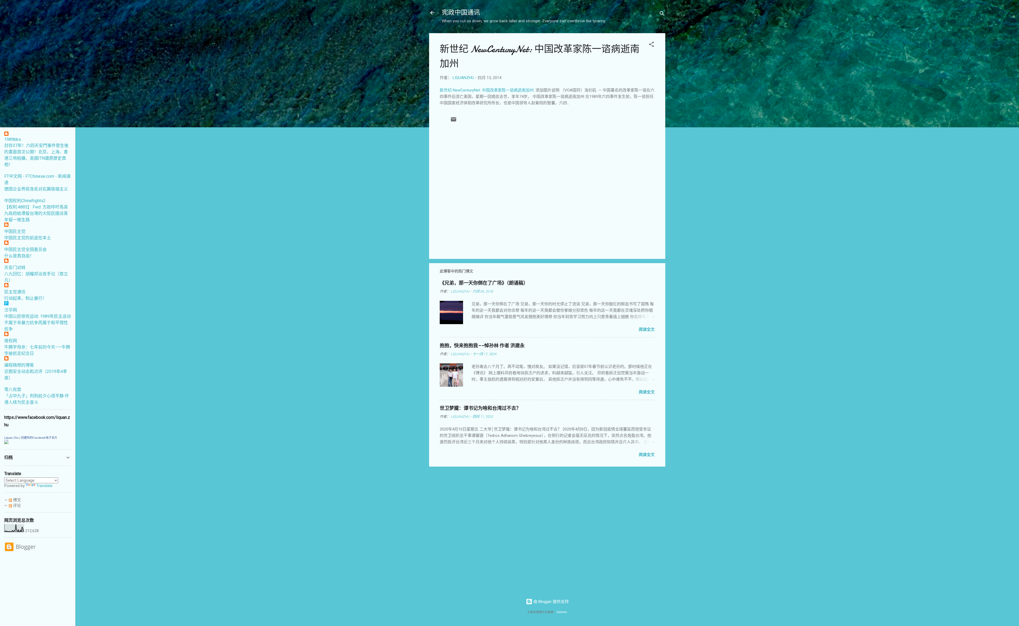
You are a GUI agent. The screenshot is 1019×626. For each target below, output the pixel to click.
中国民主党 (14, 231)
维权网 (10, 340)
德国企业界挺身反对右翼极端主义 (36, 189)
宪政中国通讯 (461, 12)
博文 (16, 500)
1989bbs (12, 139)
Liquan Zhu (11, 437)
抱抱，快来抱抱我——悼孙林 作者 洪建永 (482, 345)
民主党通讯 (14, 291)
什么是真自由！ (19, 255)
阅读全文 (647, 329)
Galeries (561, 612)
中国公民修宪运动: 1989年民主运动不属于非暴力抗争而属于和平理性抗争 (37, 323)
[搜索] (662, 14)
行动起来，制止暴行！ (25, 298)
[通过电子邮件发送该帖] (453, 121)
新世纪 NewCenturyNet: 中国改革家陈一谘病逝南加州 (487, 90)
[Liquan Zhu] (6, 442)
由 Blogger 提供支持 (550, 601)
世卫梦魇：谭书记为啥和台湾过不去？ (480, 408)
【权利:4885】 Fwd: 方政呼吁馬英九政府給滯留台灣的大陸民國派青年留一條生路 (36, 213)
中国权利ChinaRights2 (25, 200)
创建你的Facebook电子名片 (39, 437)
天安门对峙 (14, 267)
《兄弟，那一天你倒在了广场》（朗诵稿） (484, 283)
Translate (44, 485)
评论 (16, 505)
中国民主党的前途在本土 (27, 237)
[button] (651, 45)
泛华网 (10, 309)
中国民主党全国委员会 (25, 249)
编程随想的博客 (19, 365)
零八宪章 (12, 389)
